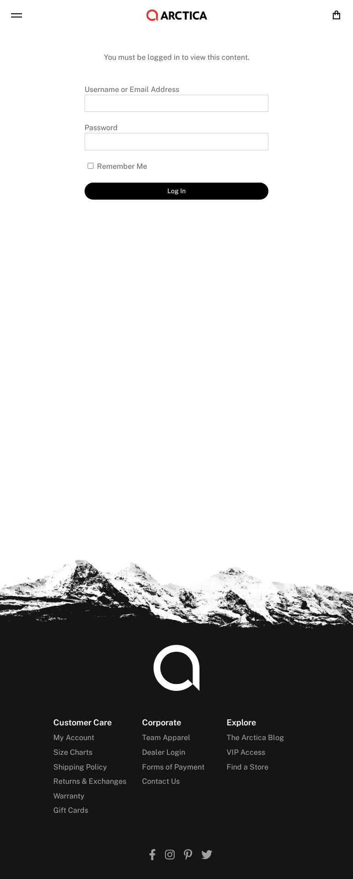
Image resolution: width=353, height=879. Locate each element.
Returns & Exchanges (89, 781)
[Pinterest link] (188, 855)
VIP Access (246, 752)
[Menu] (16, 15)
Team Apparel (166, 737)
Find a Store (247, 767)
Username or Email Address (132, 89)
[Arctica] (176, 15)
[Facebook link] (152, 855)
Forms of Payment (173, 767)
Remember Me (121, 166)
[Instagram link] (170, 855)
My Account (73, 737)
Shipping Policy (80, 767)
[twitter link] (206, 855)
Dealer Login (163, 752)
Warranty (69, 796)
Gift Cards (70, 810)
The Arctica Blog (255, 737)
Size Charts (72, 752)
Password (101, 127)
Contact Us (161, 781)
